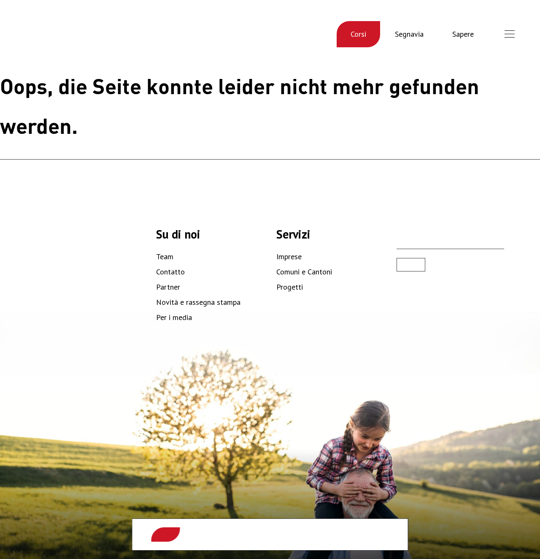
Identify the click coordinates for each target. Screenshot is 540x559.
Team (164, 256)
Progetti (289, 287)
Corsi (358, 34)
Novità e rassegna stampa (198, 302)
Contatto (170, 272)
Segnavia (409, 34)
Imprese (289, 256)
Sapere (463, 34)
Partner (168, 287)
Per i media (174, 317)
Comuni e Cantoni (304, 272)
